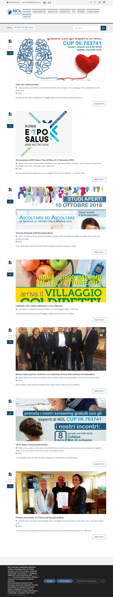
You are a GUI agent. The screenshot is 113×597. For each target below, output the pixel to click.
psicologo (75, 236)
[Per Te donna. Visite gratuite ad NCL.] (10, 401)
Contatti (26, 17)
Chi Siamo (26, 12)
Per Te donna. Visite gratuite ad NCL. (32, 445)
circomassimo (23, 309)
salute (46, 451)
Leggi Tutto (99, 104)
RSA (73, 12)
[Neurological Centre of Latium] (14, 12)
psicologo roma (85, 236)
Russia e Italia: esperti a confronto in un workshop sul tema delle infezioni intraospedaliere (55, 374)
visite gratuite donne (56, 451)
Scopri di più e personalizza (87, 581)
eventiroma (34, 88)
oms (82, 378)
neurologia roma (78, 88)
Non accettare (65, 581)
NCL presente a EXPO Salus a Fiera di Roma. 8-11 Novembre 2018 (45, 160)
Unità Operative (39, 12)
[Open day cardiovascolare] (10, 41)
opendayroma (90, 88)
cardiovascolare (24, 88)
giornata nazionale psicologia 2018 (50, 236)
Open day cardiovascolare (27, 85)
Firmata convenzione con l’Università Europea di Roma (40, 518)
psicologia (67, 236)
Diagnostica (65, 12)
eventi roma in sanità (36, 163)
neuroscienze (71, 521)
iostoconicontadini (42, 309)
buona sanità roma (25, 378)
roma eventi (30, 451)
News (20, 93)
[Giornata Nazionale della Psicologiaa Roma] (10, 189)
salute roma (20, 90)
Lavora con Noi (93, 12)
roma (98, 88)
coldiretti (32, 309)
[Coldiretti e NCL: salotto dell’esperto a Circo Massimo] (10, 262)
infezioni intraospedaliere (68, 378)
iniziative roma (64, 448)
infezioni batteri (52, 378)
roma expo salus (39, 166)
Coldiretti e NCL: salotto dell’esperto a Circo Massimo (39, 306)
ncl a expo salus (95, 163)
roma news (39, 451)
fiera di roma (84, 163)
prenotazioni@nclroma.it (30, 2)
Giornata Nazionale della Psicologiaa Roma (34, 233)
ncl (40, 88)
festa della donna (51, 448)
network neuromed (49, 88)
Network (81, 12)
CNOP (20, 236)
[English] (44, 2)
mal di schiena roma (77, 448)
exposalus (75, 163)
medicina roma (23, 521)
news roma (81, 521)
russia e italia (94, 378)
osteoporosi (89, 448)
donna (42, 448)
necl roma (33, 521)
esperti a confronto (40, 378)
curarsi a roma (34, 448)
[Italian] (49, 2)
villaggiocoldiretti (64, 309)
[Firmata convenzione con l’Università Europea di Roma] (10, 474)
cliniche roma (23, 163)
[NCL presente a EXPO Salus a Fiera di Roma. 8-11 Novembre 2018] (10, 114)
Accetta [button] (49, 581)
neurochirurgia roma (64, 88)
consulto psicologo (30, 236)
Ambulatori (52, 12)
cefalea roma (23, 448)
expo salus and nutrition (62, 163)
